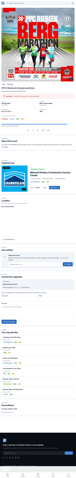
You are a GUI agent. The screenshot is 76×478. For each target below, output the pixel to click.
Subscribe (69, 453)
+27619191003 (24, 287)
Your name (4, 295)
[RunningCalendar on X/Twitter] (4, 458)
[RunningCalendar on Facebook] (7, 458)
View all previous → (8, 412)
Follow (69, 264)
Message (4, 303)
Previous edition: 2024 (9, 409)
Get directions (9, 239)
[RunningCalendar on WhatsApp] (16, 458)
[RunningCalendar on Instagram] (10, 458)
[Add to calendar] (43, 130)
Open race (53, 187)
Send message (10, 321)
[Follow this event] (28, 130)
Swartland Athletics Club (18, 91)
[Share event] (48, 130)
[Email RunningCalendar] (19, 458)
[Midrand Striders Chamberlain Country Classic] (38, 179)
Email (40, 295)
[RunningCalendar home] (2, 3)
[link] (7, 475)
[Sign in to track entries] (38, 130)
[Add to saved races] (33, 130)
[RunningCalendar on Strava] (13, 458)
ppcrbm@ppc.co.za (11, 287)
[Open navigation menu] (73, 3)
